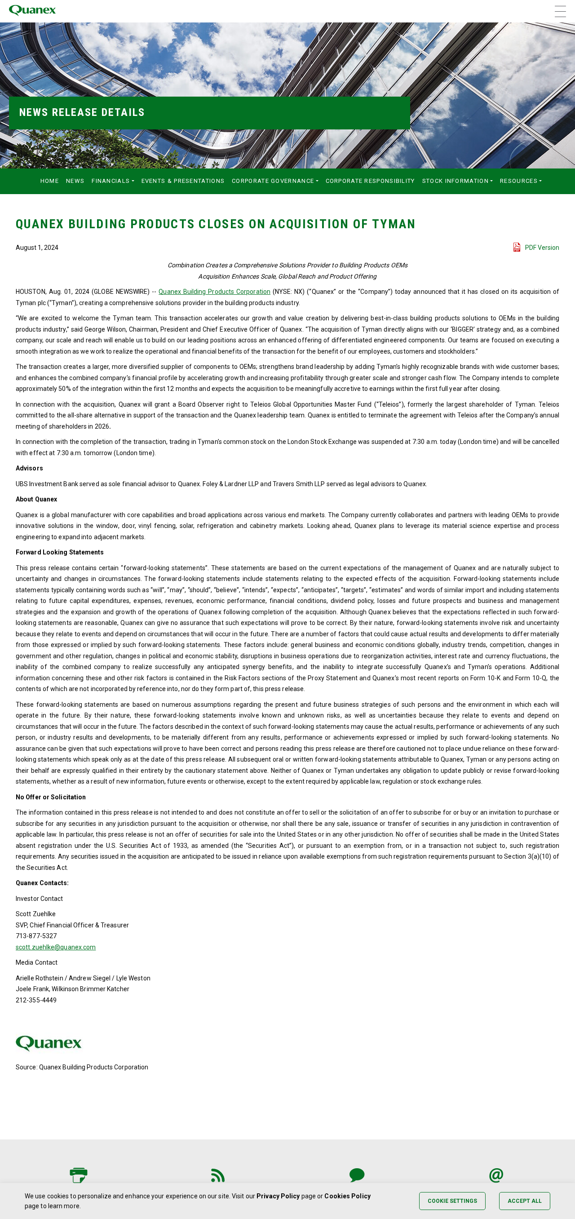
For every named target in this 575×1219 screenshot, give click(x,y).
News (75, 180)
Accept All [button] (525, 1201)
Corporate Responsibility (370, 180)
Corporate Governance (273, 180)
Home (49, 180)
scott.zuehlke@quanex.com (56, 947)
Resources (519, 180)
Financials (111, 180)
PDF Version (542, 247)
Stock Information (455, 180)
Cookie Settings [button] (452, 1201)
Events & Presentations (183, 180)
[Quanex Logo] (32, 11)
